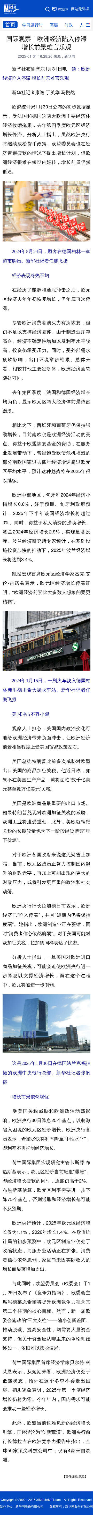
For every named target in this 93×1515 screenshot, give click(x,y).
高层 (54, 25)
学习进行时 (32, 25)
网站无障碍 (80, 9)
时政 (69, 25)
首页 (10, 24)
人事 (84, 25)
